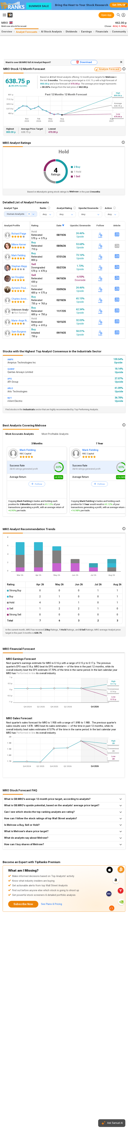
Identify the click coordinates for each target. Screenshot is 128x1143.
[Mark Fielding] (8, 257)
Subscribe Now (23, 904)
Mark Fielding (28, 450)
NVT (10, 398)
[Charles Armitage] (8, 300)
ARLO (10, 388)
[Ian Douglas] (8, 278)
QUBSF (11, 369)
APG (10, 379)
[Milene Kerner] (8, 246)
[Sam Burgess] (8, 333)
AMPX (10, 359)
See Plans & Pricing (51, 904)
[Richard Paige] (8, 235)
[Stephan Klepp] (8, 267)
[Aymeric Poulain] (8, 289)
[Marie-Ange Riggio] (8, 322)
